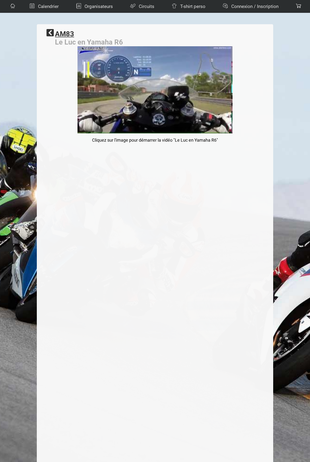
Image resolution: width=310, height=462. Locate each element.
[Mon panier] (298, 6)
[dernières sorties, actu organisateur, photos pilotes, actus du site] (12, 6)
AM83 (64, 34)
